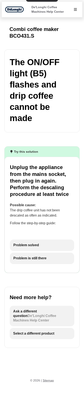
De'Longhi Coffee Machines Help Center (47, 9)
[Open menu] (75, 9)
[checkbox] (42, 245)
